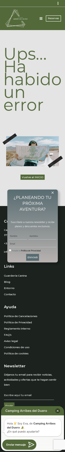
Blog (7, 281)
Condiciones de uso (17, 347)
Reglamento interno (17, 328)
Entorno (9, 288)
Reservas (53, 18)
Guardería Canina (15, 275)
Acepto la (26, 251)
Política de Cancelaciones (20, 316)
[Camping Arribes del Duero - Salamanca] (16, 18)
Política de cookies (16, 353)
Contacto (10, 294)
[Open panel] (58, 3)
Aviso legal (11, 341)
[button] (57, 410)
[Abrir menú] (41, 18)
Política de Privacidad (18, 322)
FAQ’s (8, 334)
